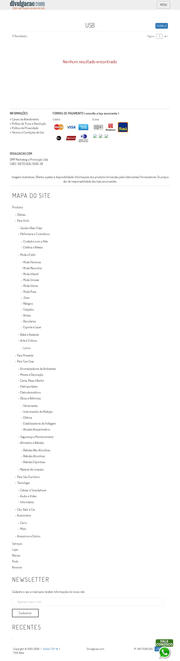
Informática (27, 502)
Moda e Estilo (28, 255)
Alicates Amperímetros (36, 429)
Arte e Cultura (28, 340)
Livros (26, 348)
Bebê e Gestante (29, 334)
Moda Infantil (30, 274)
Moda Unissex (31, 280)
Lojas (15, 549)
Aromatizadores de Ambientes (38, 369)
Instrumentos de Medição (38, 411)
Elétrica (27, 417)
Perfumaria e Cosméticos (35, 234)
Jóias (26, 297)
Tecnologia (23, 483)
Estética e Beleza (33, 247)
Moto (23, 529)
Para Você (23, 220)
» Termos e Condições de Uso (27, 132)
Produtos (17, 207)
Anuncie (17, 567)
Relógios (28, 303)
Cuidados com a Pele (35, 241)
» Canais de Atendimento (24, 119)
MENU (163, 5)
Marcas (16, 555)
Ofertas (21, 214)
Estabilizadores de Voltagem (39, 423)
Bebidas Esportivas (34, 462)
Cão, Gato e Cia (26, 509)
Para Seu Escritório (28, 477)
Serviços (17, 543)
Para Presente (25, 355)
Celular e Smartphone (33, 490)
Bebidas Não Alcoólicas (36, 450)
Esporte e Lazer (32, 327)
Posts (15, 561)
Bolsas (27, 315)
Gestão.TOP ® (50, 648)
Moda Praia (29, 292)
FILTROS (161, 26)
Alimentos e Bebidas (32, 443)
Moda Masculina (32, 268)
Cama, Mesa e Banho (32, 380)
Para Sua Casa (25, 361)
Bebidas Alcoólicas (34, 456)
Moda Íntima (30, 286)
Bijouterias (29, 321)
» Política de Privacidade (24, 128)
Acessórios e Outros (28, 536)
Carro (23, 523)
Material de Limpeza (31, 469)
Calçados (28, 309)
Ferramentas (30, 406)
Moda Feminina (32, 262)
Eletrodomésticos (30, 392)
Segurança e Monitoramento (37, 437)
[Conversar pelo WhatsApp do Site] (164, 649)
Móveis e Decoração (31, 374)
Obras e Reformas (30, 398)
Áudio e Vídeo (28, 496)
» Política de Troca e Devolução (28, 123)
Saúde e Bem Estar (31, 228)
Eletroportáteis (29, 386)
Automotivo (24, 515)
